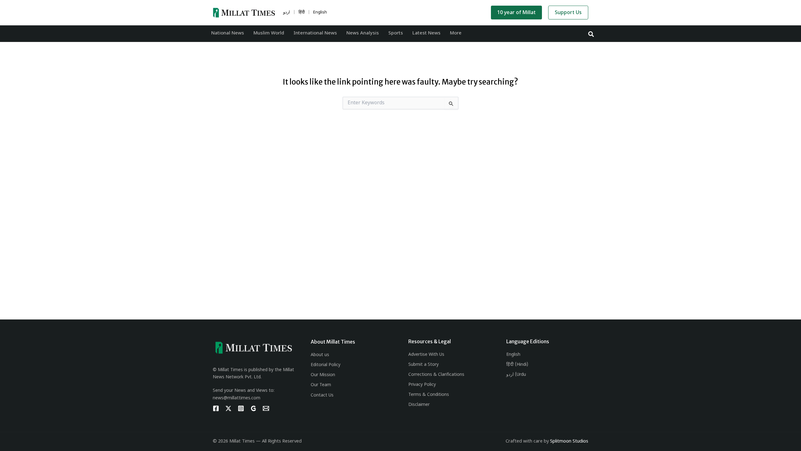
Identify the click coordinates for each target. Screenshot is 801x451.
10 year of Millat (516, 13)
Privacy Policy (422, 385)
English (513, 355)
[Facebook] (216, 408)
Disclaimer (419, 405)
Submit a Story (423, 365)
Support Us (568, 13)
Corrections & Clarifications (436, 375)
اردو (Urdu (516, 375)
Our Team (321, 385)
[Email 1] (266, 408)
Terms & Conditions (428, 395)
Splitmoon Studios (569, 441)
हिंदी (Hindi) (517, 365)
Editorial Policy (325, 365)
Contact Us (322, 395)
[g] (253, 408)
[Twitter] (228, 408)
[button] (591, 33)
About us (320, 355)
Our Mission (323, 375)
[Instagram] (241, 408)
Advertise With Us (426, 355)
